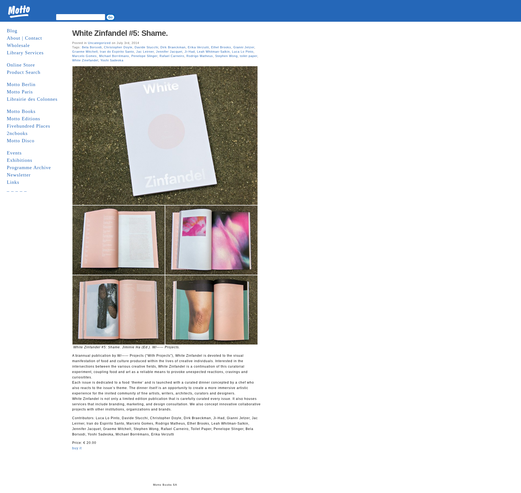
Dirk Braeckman (173, 47)
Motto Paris (20, 91)
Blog (12, 30)
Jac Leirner (145, 51)
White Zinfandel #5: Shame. (120, 33)
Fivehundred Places (28, 126)
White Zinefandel (85, 60)
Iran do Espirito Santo (117, 51)
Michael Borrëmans (114, 56)
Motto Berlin (21, 84)
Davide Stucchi (146, 47)
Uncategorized (99, 43)
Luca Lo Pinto (242, 51)
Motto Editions (23, 118)
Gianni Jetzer (243, 47)
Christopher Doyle (118, 47)
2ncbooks (17, 133)
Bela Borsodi (92, 47)
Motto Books (21, 111)
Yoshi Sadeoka (111, 60)
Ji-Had (190, 51)
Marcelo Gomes (84, 56)
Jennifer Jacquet (169, 51)
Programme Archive (29, 167)
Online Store (21, 65)
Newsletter (19, 175)
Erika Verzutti (198, 47)
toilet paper (248, 56)
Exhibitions (19, 160)
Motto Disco (20, 140)
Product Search (23, 72)
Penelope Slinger (144, 56)
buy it (77, 448)
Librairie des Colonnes (32, 99)
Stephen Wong (226, 56)
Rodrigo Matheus (199, 56)
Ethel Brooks (221, 47)
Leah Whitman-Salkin (213, 51)
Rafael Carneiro (172, 56)
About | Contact (24, 38)
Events (14, 153)
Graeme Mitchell (85, 51)
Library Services (25, 52)
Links (13, 182)
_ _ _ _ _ (17, 189)
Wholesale (18, 45)
